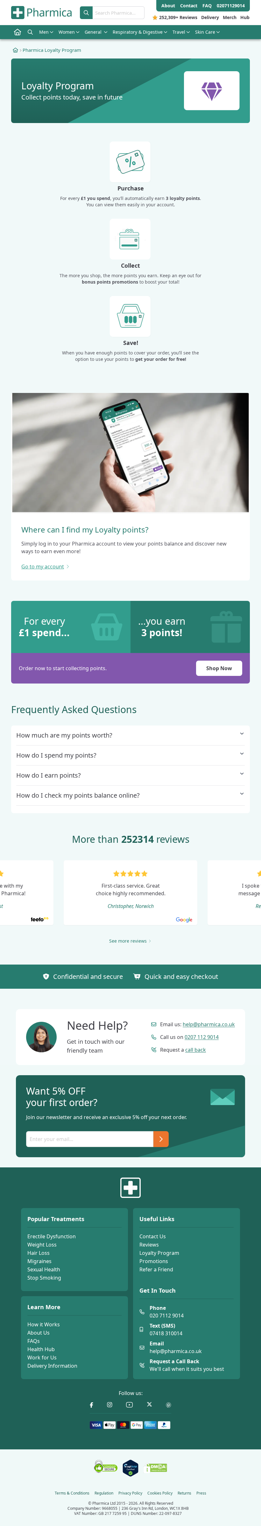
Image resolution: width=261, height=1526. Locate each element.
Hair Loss (38, 1252)
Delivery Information (52, 1365)
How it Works (43, 1324)
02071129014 (231, 6)
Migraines (39, 1261)
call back (195, 1049)
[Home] (15, 50)
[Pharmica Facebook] (91, 1405)
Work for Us (42, 1357)
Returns (184, 1493)
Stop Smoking (44, 1277)
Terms (72, 1493)
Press (201, 1493)
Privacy (130, 1493)
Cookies (160, 1493)
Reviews (149, 1244)
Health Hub (41, 1349)
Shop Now (219, 668)
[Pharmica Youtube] (129, 1405)
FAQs (33, 1340)
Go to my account (42, 566)
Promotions (153, 1261)
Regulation (104, 1493)
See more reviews (128, 941)
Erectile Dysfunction (51, 1236)
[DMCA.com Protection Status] (155, 1468)
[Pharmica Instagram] (109, 1405)
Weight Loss (42, 1244)
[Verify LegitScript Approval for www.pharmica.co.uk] (130, 1468)
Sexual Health (43, 1269)
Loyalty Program (159, 1252)
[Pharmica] (130, 1188)
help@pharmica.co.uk (209, 1024)
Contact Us (152, 1236)
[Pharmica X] (149, 1405)
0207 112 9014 (202, 1037)
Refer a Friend (156, 1269)
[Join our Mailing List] (161, 1139)
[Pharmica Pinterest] (168, 1405)
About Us (38, 1332)
